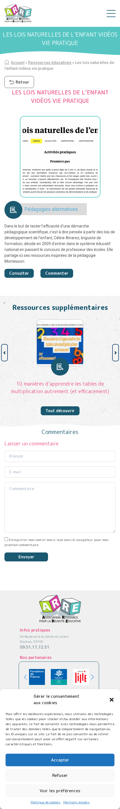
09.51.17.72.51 (34, 647)
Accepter (60, 760)
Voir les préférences (60, 791)
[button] (111, 700)
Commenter (56, 273)
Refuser (60, 775)
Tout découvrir (60, 410)
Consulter (19, 273)
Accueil (18, 62)
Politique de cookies (46, 802)
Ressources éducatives (49, 62)
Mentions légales (76, 802)
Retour (22, 82)
